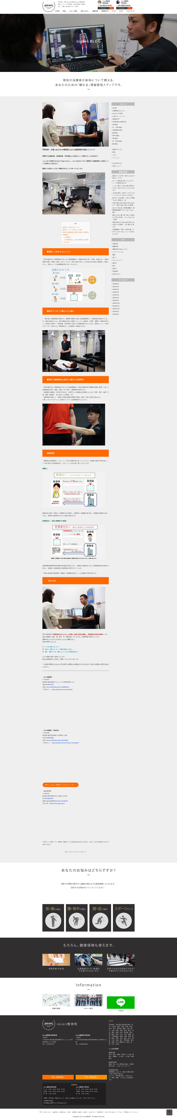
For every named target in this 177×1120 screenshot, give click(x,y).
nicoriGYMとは (117, 163)
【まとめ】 (66, 242)
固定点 (114, 263)
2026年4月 (115, 295)
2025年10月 (116, 309)
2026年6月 (115, 289)
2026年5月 (115, 292)
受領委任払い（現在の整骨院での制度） (76, 239)
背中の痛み (115, 135)
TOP (40, 1112)
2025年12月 (116, 303)
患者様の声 (104, 11)
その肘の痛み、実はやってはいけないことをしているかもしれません (123, 194)
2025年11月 (115, 306)
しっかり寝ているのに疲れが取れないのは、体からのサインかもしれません (123, 188)
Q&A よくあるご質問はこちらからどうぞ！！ (60, 785)
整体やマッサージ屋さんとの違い (72, 229)
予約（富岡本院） (58, 1077)
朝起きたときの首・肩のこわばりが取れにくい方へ (123, 177)
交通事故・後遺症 (76, 1112)
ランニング (115, 157)
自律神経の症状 (117, 130)
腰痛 (113, 254)
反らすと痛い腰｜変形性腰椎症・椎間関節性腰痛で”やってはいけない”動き (123, 210)
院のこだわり (47, 1112)
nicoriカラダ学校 (117, 113)
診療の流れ (63, 1112)
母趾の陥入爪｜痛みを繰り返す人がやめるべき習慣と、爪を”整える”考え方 (123, 224)
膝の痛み (115, 144)
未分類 (114, 108)
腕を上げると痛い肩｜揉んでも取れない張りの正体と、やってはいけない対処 (123, 217)
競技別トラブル (117, 149)
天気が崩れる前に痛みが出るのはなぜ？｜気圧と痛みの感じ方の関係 (123, 204)
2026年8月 (115, 284)
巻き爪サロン (116, 274)
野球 (113, 152)
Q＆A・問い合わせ (110, 1112)
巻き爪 (114, 268)
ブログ (114, 11)
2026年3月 (115, 297)
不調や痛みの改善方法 (119, 122)
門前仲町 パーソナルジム (131, 1112)
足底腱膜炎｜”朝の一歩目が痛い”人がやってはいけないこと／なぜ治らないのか (123, 232)
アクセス (103, 8)
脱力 (113, 266)
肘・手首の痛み (117, 141)
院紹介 (85, 1112)
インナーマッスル (118, 252)
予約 (111, 8)
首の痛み (115, 124)
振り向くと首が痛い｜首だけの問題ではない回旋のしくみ (123, 199)
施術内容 (95, 11)
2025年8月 (115, 314)
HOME (57, 11)
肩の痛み (115, 138)
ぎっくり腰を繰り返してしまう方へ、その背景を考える (122, 182)
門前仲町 (115, 271)
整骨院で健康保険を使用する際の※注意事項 (75, 232)
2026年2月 (115, 300)
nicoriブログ (92, 1112)
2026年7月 (115, 286)
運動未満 (115, 246)
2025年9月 (115, 311)
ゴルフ (114, 155)
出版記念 (115, 243)
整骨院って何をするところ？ (71, 227)
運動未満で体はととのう (120, 249)
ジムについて (130, 11)
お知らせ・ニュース (118, 116)
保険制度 (65, 234)
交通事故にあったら (118, 110)
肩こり (114, 257)
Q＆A (121, 11)
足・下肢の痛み (117, 127)
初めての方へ (85, 11)
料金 (64, 11)
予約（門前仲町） (91, 1077)
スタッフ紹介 (73, 11)
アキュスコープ (117, 260)
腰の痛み (115, 133)
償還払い (67, 237)
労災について (116, 166)
